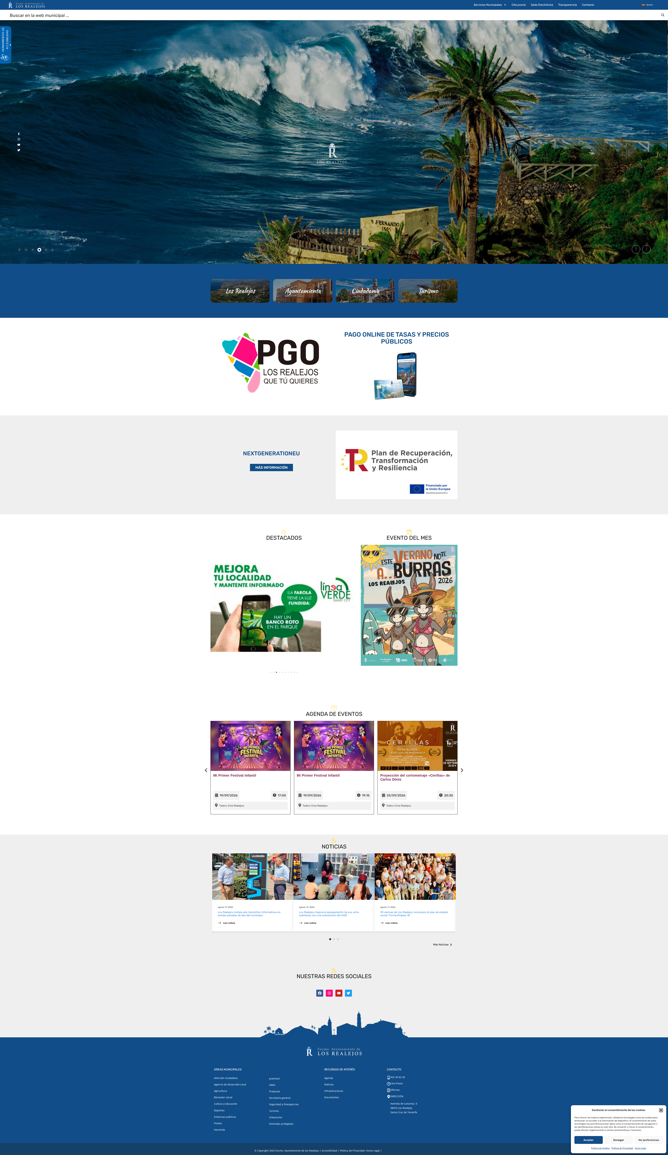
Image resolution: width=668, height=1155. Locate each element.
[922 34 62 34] (388, 1077)
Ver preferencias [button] (648, 1140)
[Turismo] (428, 291)
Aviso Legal (640, 1148)
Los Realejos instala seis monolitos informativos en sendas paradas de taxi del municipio (249, 914)
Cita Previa (396, 1083)
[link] (283, 607)
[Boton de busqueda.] (662, 15)
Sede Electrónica (542, 4)
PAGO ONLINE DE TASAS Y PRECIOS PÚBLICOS (396, 338)
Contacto (588, 4)
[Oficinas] (388, 1090)
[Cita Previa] (388, 1084)
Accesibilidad (329, 1150)
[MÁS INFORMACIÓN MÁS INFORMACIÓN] (397, 465)
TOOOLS (408, 1150)
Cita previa (519, 4)
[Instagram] (329, 993)
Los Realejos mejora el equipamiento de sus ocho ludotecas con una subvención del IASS (329, 914)
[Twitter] (348, 993)
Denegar (618, 1140)
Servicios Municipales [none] (488, 4)
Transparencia (567, 4)
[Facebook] (319, 993)
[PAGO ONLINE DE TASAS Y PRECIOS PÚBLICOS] (396, 375)
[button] (661, 1110)
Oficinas (395, 1089)
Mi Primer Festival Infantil (234, 775)
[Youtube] (338, 993)
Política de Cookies (600, 1148)
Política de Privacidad (622, 1148)
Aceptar (588, 1140)
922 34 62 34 (397, 1077)
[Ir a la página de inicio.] (26, 5)
